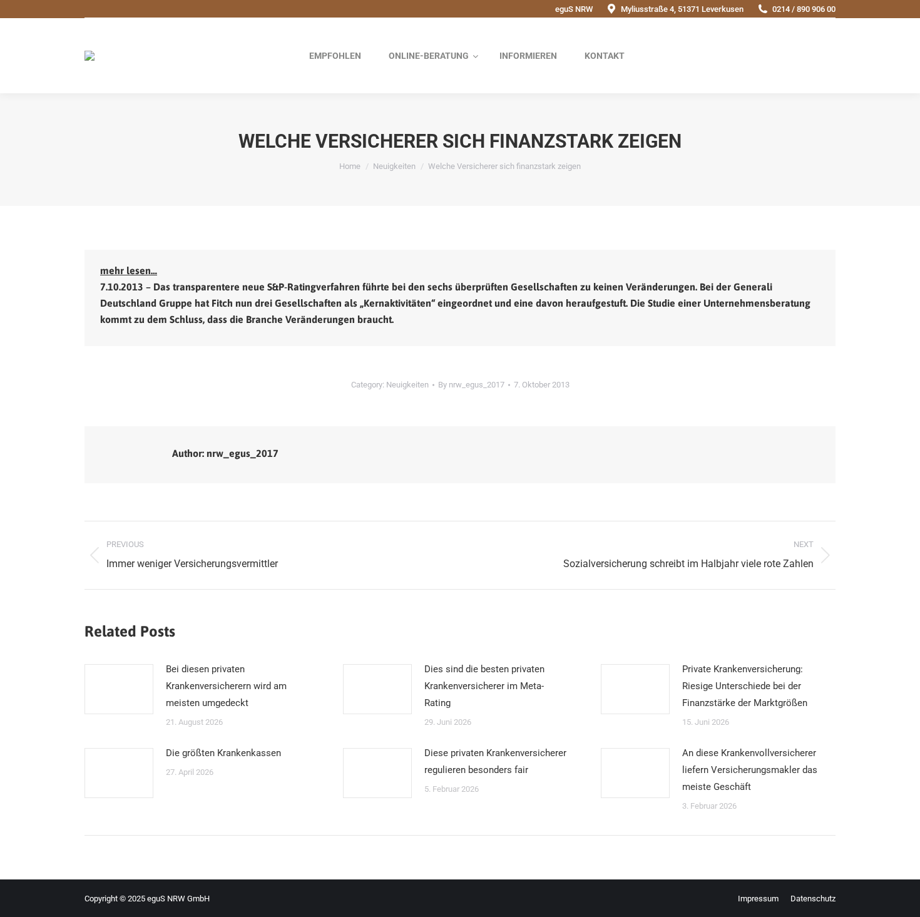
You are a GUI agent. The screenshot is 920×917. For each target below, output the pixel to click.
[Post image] (118, 689)
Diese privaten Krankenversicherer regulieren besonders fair (495, 761)
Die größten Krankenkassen (223, 753)
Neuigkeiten (407, 384)
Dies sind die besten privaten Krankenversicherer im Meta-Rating (484, 686)
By (471, 384)
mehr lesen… (128, 270)
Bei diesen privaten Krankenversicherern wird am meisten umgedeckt (226, 686)
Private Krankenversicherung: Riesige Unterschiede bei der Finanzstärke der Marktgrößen (744, 686)
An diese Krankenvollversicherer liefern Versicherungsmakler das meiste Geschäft (749, 769)
